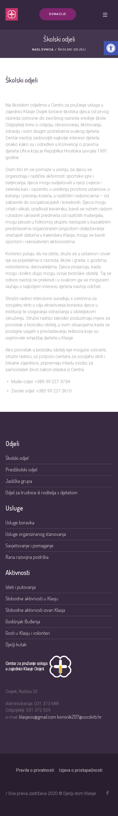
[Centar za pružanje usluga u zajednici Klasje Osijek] (11, 14)
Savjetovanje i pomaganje (30, 545)
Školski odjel (17, 458)
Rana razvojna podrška (27, 557)
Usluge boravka (19, 522)
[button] (111, 48)
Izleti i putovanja (20, 587)
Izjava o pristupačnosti (80, 770)
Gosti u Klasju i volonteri (27, 633)
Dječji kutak (16, 644)
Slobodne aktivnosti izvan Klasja (35, 610)
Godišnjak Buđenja (22, 621)
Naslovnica (43, 49)
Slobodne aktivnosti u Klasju (31, 598)
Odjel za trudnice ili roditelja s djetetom (41, 492)
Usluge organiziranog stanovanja (35, 534)
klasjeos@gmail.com (38, 717)
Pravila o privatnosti (35, 770)
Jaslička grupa (18, 481)
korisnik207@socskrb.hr (79, 717)
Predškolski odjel (21, 469)
